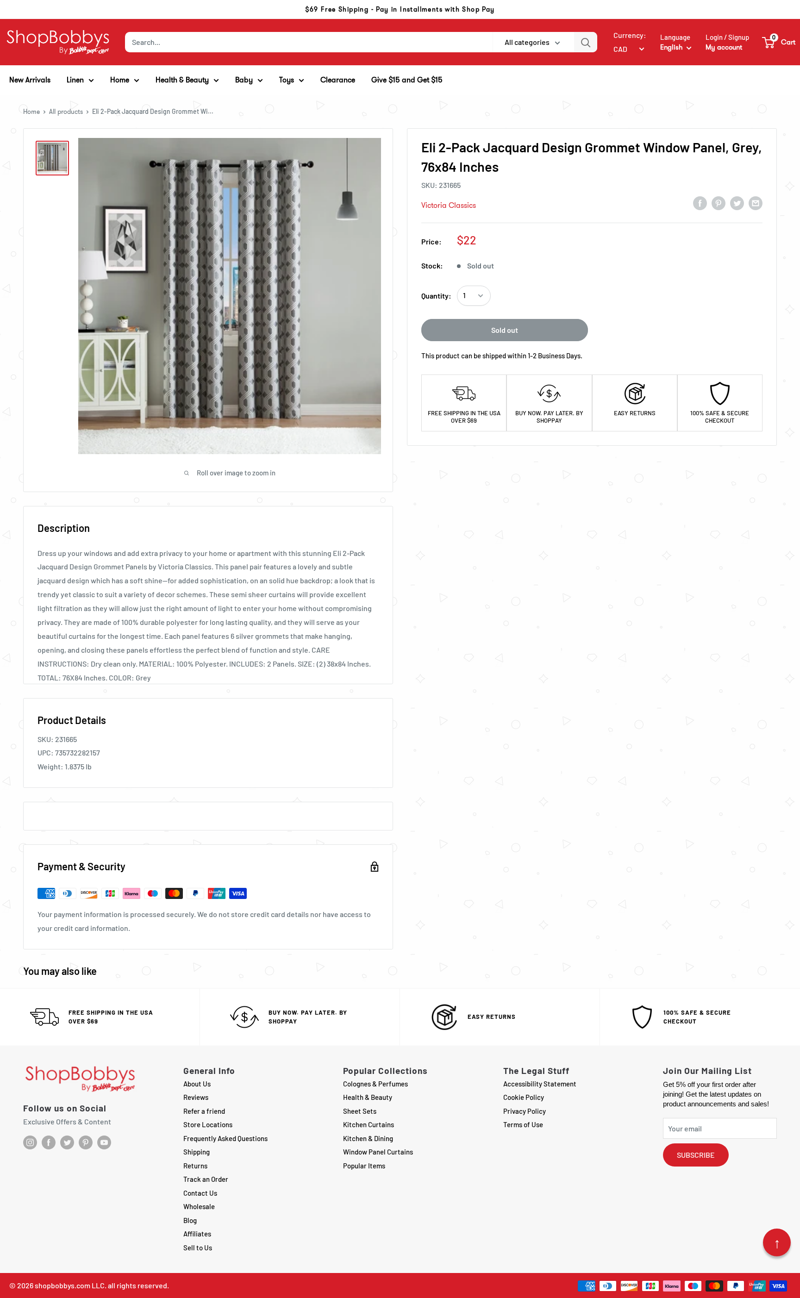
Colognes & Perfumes (375, 1084)
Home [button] (119, 80)
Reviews (195, 1097)
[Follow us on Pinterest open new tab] (86, 1142)
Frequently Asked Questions (225, 1138)
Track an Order (205, 1179)
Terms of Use (523, 1124)
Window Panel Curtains (378, 1152)
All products (66, 111)
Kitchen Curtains (368, 1124)
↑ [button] (777, 1242)
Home (31, 111)
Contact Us (200, 1193)
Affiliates (197, 1233)
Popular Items (364, 1165)
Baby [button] (244, 80)
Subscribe (696, 1154)
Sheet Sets (359, 1111)
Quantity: (436, 295)
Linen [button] (75, 80)
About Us (197, 1084)
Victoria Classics (448, 205)
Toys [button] (286, 80)
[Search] (585, 42)
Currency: (629, 35)
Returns (195, 1165)
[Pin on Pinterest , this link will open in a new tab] (718, 202)
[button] (779, 42)
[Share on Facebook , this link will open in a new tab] (700, 202)
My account (724, 47)
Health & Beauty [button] (182, 80)
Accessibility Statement (539, 1084)
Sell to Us (197, 1247)
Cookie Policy (523, 1097)
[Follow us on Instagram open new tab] (30, 1142)
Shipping (196, 1152)
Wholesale (199, 1206)
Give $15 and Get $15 (407, 80)
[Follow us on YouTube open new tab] (104, 1142)
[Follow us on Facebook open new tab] (49, 1142)
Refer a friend (204, 1111)
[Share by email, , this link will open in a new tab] (755, 202)
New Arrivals (29, 80)
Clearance (337, 80)
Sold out (504, 329)
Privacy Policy (524, 1111)
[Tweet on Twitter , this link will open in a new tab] (737, 202)
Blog (190, 1220)
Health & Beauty (367, 1097)
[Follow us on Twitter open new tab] (67, 1142)
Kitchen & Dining (368, 1138)
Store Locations (207, 1124)
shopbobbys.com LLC (70, 1285)
